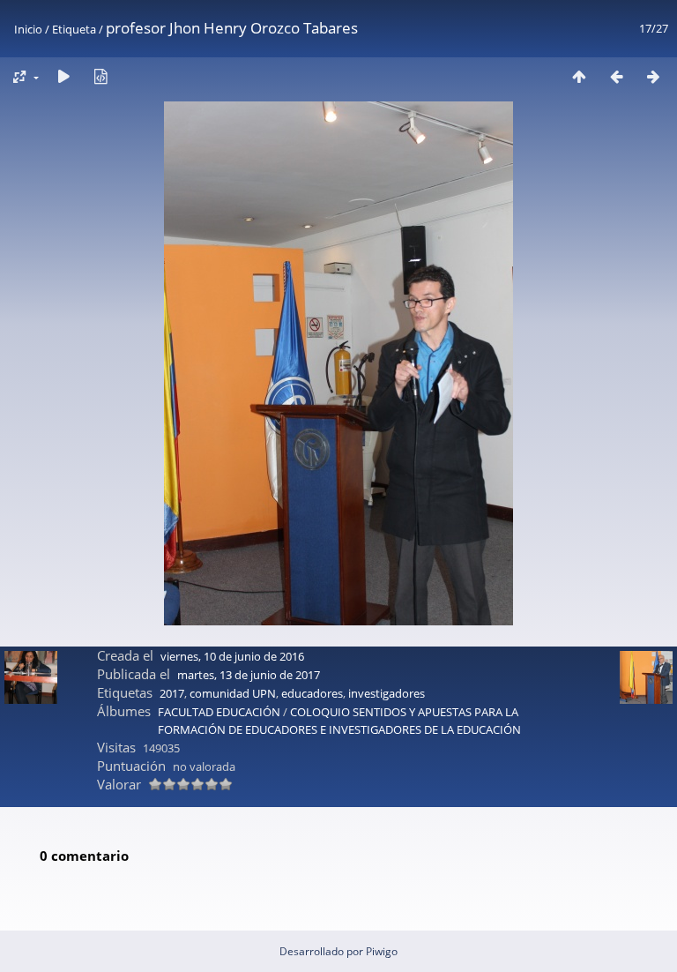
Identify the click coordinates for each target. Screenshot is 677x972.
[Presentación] (63, 76)
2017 (172, 693)
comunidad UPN (233, 693)
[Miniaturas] (579, 76)
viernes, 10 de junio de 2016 (232, 656)
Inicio (28, 29)
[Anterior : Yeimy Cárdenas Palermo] (616, 76)
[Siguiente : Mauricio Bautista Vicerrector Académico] (653, 76)
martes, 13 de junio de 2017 (248, 675)
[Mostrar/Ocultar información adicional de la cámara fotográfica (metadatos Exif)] (100, 76)
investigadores (386, 693)
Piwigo (382, 951)
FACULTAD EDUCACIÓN (219, 712)
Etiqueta (74, 29)
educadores (312, 693)
